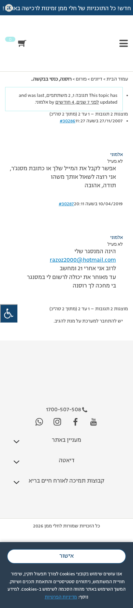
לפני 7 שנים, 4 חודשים (77, 102)
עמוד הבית (117, 79)
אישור (66, 556)
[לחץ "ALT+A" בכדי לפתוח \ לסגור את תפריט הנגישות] (8, 313)
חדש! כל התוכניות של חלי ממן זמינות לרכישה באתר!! (66, 9)
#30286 (67, 121)
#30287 (66, 204)
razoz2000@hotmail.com (83, 260)
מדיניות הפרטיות (61, 597)
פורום (81, 79)
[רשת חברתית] (94, 422)
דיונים (96, 79)
